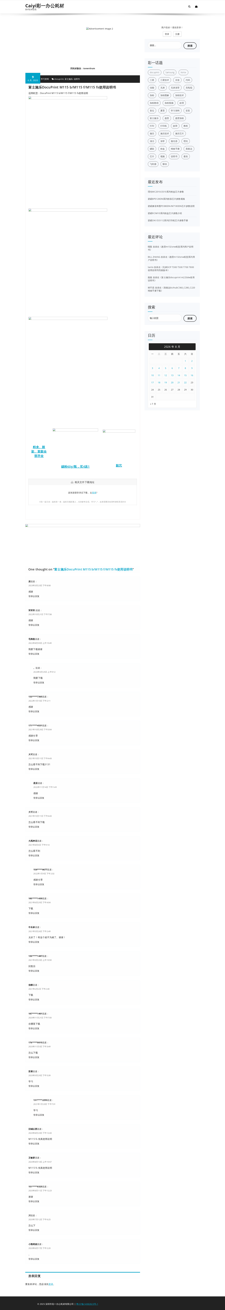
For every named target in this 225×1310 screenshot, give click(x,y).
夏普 (162, 110)
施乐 (152, 133)
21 (179, 382)
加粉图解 (164, 95)
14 (179, 375)
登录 (94, 492)
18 (159, 382)
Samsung (169, 72)
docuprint (59, 79)
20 (172, 382)
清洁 (152, 141)
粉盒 (162, 148)
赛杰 (186, 156)
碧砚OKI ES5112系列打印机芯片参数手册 (168, 220)
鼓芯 (119, 465)
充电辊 (189, 87)
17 (152, 382)
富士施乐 (69, 79)
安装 (188, 110)
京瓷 (177, 80)
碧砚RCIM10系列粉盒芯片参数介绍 (165, 213)
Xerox (183, 72)
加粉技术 (179, 95)
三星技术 (164, 80)
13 (172, 375)
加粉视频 (169, 102)
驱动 (165, 164)
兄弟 (162, 87)
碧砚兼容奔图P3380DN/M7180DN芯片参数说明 (171, 206)
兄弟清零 (175, 87)
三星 (152, 80)
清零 (162, 141)
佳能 (152, 87)
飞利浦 (153, 164)
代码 (188, 80)
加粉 (152, 95)
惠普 (167, 118)
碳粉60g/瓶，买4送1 (75, 466)
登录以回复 (33, 596)
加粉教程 (154, 102)
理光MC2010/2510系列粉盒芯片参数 (166, 191)
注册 (177, 34)
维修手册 (175, 148)
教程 (186, 125)
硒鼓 (152, 148)
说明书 (77, 79)
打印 (152, 125)
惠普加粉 (179, 118)
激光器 (174, 141)
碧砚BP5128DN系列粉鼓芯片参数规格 (166, 198)
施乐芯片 (179, 133)
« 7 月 (153, 403)
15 (185, 375)
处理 (182, 102)
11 (159, 375)
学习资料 (45, 79)
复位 (152, 110)
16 (192, 375)
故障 (175, 125)
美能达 (189, 148)
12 (165, 375)
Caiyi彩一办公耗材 (44, 5)
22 (185, 382)
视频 (162, 156)
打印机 (163, 125)
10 (152, 375)
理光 (186, 141)
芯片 (152, 156)
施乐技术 (164, 133)
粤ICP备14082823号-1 (87, 1304)
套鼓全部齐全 (40, 453)
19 (165, 382)
